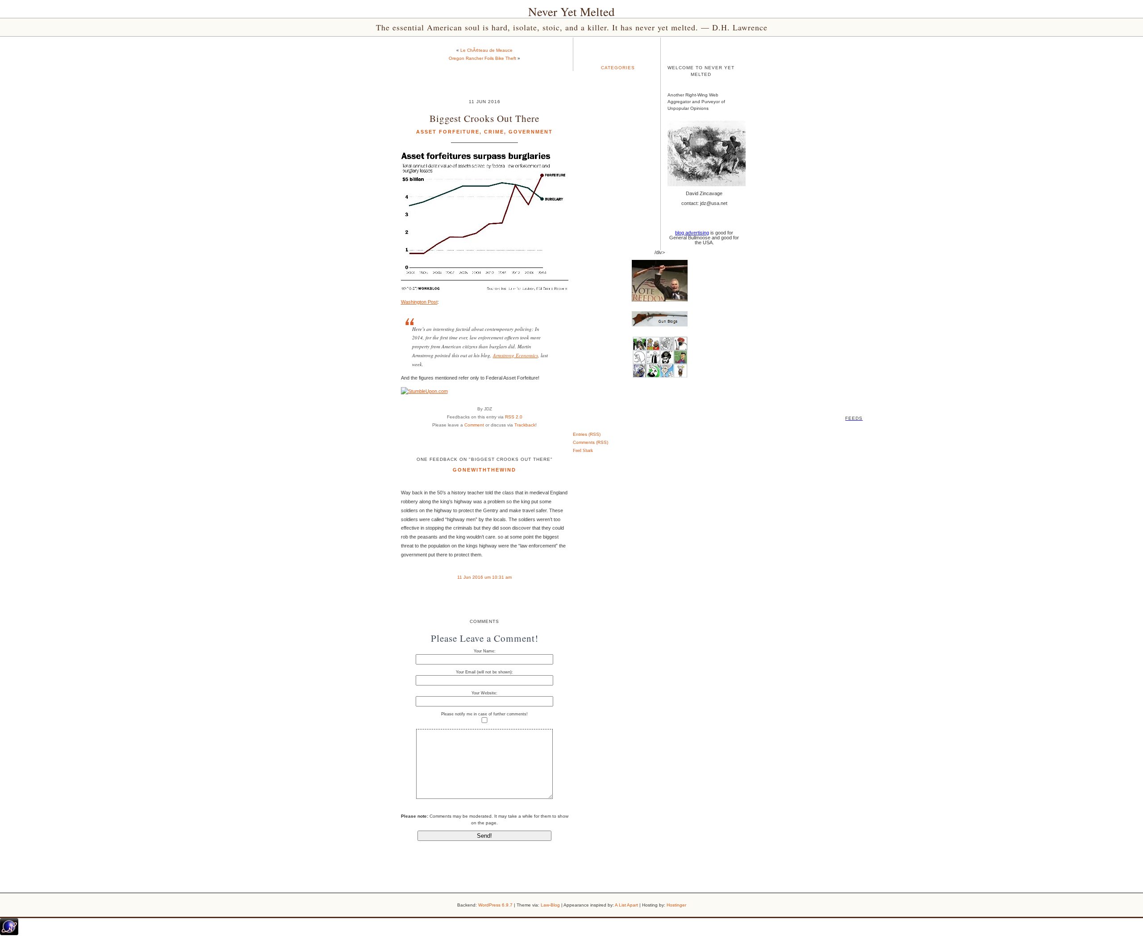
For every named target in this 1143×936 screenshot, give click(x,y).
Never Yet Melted (571, 12)
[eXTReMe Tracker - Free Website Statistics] (9, 933)
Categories (618, 67)
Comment (474, 424)
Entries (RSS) (587, 434)
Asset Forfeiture (448, 131)
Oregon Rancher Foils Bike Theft (482, 58)
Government (531, 131)
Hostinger (676, 905)
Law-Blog (550, 905)
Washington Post (419, 302)
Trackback (524, 424)
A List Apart (626, 905)
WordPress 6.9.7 (495, 905)
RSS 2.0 (513, 416)
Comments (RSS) (590, 442)
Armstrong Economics (515, 355)
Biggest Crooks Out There (484, 118)
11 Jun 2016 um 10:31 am (484, 577)
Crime (494, 131)
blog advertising (692, 232)
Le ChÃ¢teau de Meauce (486, 50)
